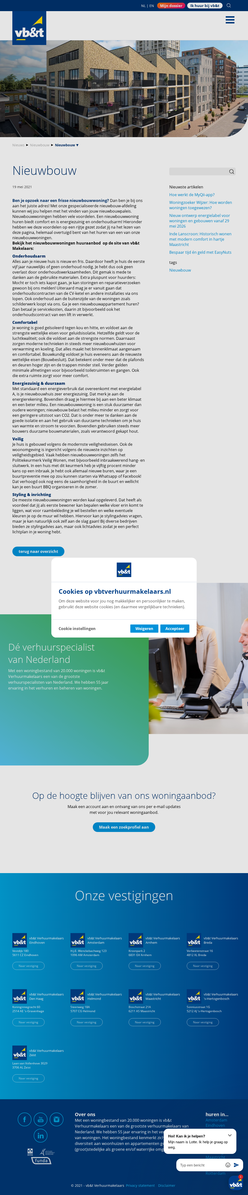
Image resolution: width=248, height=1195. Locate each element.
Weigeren (144, 628)
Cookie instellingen (77, 628)
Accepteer (174, 628)
